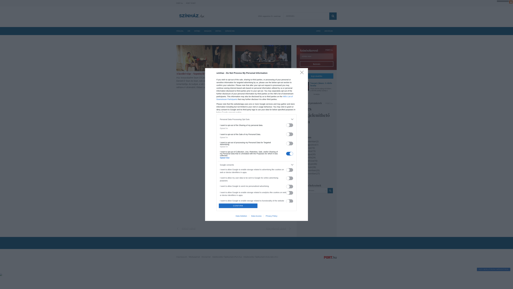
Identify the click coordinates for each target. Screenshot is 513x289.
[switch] (289, 125)
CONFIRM (238, 206)
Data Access (256, 216)
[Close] (302, 73)
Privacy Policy (271, 216)
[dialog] (256, 144)
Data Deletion (241, 216)
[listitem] (256, 119)
